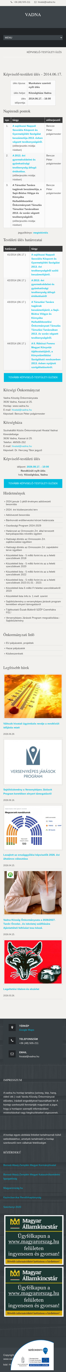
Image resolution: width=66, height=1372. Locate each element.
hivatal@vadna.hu (22, 409)
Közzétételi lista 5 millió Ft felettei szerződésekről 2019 (33, 589)
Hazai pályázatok (15, 648)
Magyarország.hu (13, 1188)
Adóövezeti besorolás (18, 514)
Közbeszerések (14, 653)
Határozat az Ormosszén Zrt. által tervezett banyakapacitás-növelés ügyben (30, 532)
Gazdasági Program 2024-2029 (23, 525)
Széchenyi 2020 (12, 1207)
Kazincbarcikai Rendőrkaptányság (22, 1197)
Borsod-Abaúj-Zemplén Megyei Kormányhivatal (29, 1165)
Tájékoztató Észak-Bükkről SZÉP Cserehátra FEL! (31, 611)
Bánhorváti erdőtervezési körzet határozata (30, 520)
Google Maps (26, 1029)
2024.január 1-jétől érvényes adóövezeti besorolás (28, 503)
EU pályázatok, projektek (20, 642)
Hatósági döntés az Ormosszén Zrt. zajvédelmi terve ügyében (32, 548)
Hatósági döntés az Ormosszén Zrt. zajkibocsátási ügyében (26, 540)
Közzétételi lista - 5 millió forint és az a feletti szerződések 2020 (30, 565)
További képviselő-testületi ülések (33, 377)
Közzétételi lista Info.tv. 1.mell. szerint (27, 596)
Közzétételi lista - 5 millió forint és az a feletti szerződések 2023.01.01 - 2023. (30, 581)
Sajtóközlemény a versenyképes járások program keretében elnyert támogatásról (33, 603)
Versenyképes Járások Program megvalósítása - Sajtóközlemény (33, 619)
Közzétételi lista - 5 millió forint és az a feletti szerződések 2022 (30, 573)
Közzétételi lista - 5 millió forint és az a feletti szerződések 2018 (30, 557)
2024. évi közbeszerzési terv (22, 509)
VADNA (33, 14)
